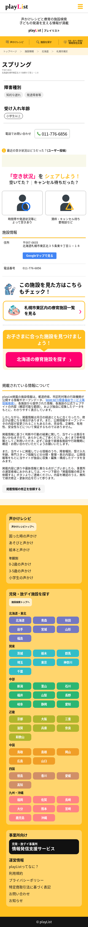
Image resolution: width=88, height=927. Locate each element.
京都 (20, 719)
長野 (68, 695)
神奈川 (68, 662)
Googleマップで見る (39, 255)
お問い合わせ (19, 894)
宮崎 (68, 808)
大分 (20, 808)
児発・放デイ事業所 (33, 847)
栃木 (44, 653)
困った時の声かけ (23, 536)
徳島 (20, 775)
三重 (68, 719)
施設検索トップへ (20, 602)
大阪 (44, 719)
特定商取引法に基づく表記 (30, 887)
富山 (44, 686)
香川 (44, 775)
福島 (20, 638)
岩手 (20, 629)
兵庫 (44, 728)
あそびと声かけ (21, 542)
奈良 (68, 728)
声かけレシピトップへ (22, 526)
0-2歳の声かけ (20, 564)
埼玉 (20, 662)
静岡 (44, 704)
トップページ (10, 51)
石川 (68, 686)
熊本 (44, 808)
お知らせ (16, 900)
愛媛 (68, 775)
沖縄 (44, 817)
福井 (20, 695)
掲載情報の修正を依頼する (23, 489)
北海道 (45, 51)
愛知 (68, 704)
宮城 (44, 629)
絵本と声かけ (19, 549)
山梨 (44, 695)
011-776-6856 (32, 268)
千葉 (20, 671)
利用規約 (16, 873)
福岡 (20, 799)
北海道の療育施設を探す (44, 359)
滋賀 (20, 728)
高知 (20, 784)
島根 (44, 752)
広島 (20, 761)
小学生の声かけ (21, 577)
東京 (44, 662)
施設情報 (29, 51)
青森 (44, 620)
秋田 (68, 620)
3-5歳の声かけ (20, 571)
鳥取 (20, 752)
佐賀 (44, 799)
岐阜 (20, 704)
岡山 (68, 752)
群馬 (68, 653)
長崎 (68, 799)
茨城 (20, 653)
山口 (44, 761)
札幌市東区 (62, 51)
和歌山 (20, 737)
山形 (68, 629)
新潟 (20, 686)
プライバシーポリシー (26, 880)
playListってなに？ (24, 866)
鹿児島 (20, 817)
